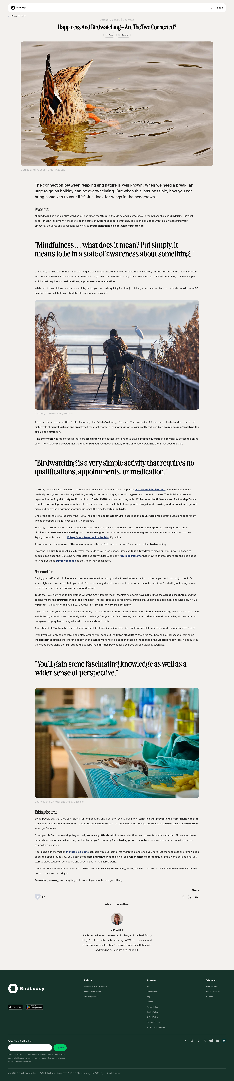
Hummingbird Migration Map (95, 986)
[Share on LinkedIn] (196, 897)
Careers (209, 997)
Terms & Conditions (154, 1022)
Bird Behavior (123, 35)
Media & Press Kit (213, 991)
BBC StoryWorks (91, 997)
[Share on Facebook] (183, 897)
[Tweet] (190, 897)
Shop (149, 986)
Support (150, 1002)
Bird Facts (109, 35)
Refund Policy (152, 1017)
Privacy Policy (152, 1007)
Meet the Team (212, 986)
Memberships (152, 991)
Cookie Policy (152, 1012)
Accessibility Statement (156, 1027)
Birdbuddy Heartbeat (92, 991)
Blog (148, 997)
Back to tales (18, 16)
